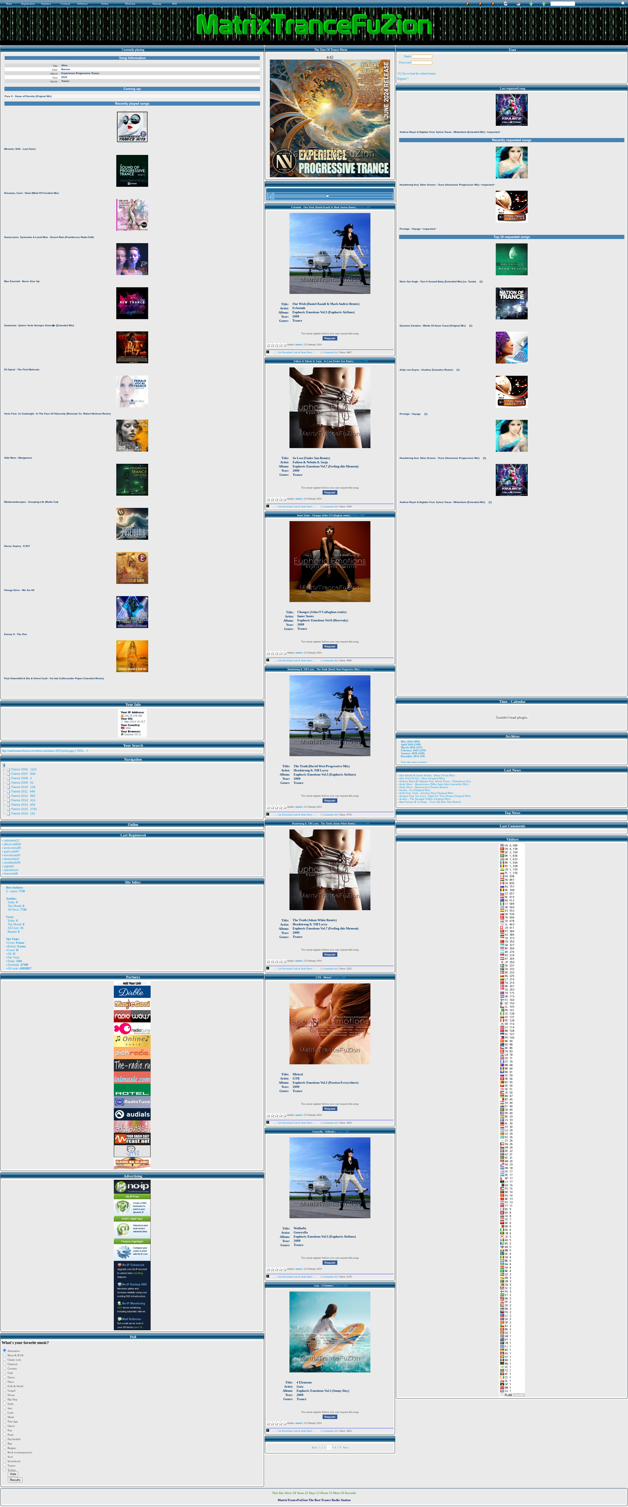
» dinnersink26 (10, 859)
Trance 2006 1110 (24, 769)
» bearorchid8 (10, 873)
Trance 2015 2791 (24, 809)
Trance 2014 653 (23, 804)
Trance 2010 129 (23, 787)
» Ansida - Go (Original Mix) (413, 790)
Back (314, 1447)
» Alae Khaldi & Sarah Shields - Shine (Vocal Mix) (426, 775)
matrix (13, 891)
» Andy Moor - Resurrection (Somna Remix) (422, 787)
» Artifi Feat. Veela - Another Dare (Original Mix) (425, 792)
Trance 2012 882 (23, 796)
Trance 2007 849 (23, 774)
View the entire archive (414, 762)
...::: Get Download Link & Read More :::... (295, 352)
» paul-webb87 (10, 851)
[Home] (518, 3)
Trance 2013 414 (23, 800)
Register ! (402, 78)
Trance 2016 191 (23, 813)
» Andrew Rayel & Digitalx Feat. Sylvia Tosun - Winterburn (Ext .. (435, 781)
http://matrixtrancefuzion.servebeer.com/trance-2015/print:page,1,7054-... (44, 751)
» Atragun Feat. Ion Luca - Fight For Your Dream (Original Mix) (434, 795)
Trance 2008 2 (21, 778)
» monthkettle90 (11, 862)
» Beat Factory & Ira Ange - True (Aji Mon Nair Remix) (429, 801)
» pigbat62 (8, 866)
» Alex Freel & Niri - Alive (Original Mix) (421, 778)
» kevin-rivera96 (11, 848)
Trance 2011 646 (23, 791)
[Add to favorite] (543, 3)
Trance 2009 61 (22, 782)
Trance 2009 (364, 207)
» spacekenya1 (10, 870)
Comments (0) (330, 352)
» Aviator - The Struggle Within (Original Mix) (423, 798)
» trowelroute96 (11, 855)
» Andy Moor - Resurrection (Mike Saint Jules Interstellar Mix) (433, 784)
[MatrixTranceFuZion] (531, 3)
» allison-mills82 (11, 844)
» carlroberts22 (10, 840)
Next (345, 1447)
